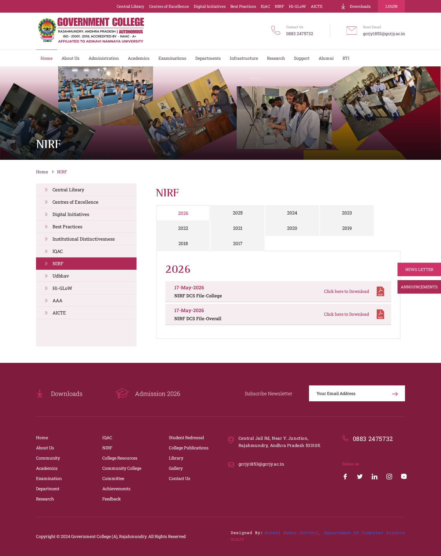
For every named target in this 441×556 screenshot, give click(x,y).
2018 (183, 243)
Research (45, 499)
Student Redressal (186, 437)
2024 (292, 213)
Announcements (419, 287)
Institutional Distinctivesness (83, 239)
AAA (57, 300)
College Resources (119, 458)
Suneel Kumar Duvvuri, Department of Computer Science (335, 533)
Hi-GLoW (297, 6)
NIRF (279, 6)
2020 (292, 228)
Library (176, 458)
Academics (47, 468)
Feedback (111, 499)
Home (42, 172)
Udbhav (60, 276)
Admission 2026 (157, 393)
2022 (183, 228)
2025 (238, 213)
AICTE (316, 6)
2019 (347, 228)
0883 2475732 (299, 33)
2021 (237, 228)
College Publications (188, 448)
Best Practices (243, 6)
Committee (113, 478)
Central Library (130, 6)
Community (48, 458)
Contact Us (179, 478)
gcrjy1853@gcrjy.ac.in (384, 33)
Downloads (360, 6)
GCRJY (237, 540)
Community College (121, 468)
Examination (49, 478)
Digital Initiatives (210, 6)
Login (392, 6)
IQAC (265, 6)
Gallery (176, 468)
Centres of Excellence (169, 6)
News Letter (419, 269)
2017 (237, 243)
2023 (347, 213)
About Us (45, 448)
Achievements (116, 488)
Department (47, 488)
